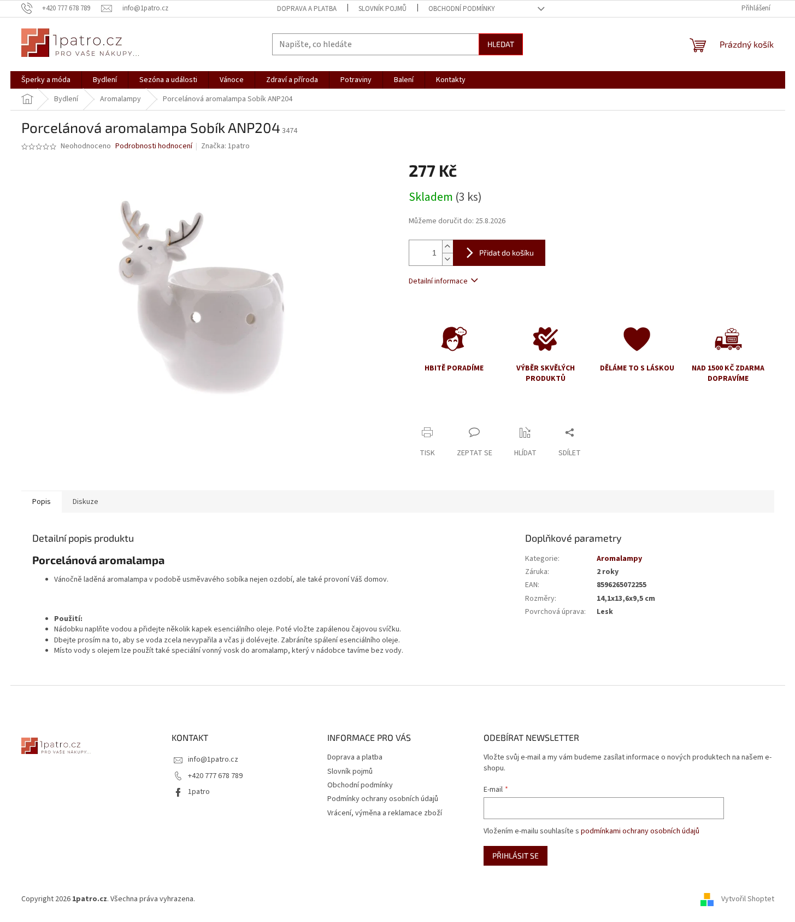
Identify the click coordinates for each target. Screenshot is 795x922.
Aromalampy (619, 558)
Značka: (225, 146)
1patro (199, 791)
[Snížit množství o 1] (447, 259)
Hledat (500, 44)
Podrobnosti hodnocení (153, 146)
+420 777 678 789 (215, 775)
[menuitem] (45, 80)
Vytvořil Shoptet (747, 899)
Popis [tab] (41, 501)
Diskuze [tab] (85, 501)
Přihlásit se (515, 855)
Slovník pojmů (382, 9)
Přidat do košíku (506, 252)
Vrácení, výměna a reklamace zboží (384, 813)
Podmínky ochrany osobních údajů (382, 798)
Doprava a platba (307, 9)
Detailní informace (438, 281)
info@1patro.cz (213, 759)
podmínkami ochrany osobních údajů (640, 831)
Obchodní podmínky (461, 9)
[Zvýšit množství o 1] (447, 246)
